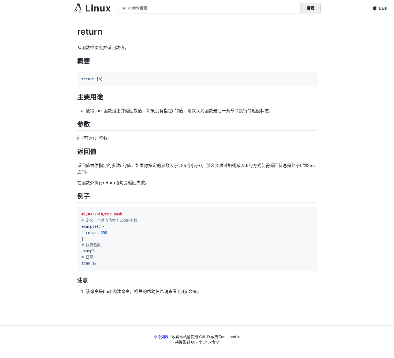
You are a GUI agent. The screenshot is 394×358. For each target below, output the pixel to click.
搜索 (310, 8)
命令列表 (161, 336)
